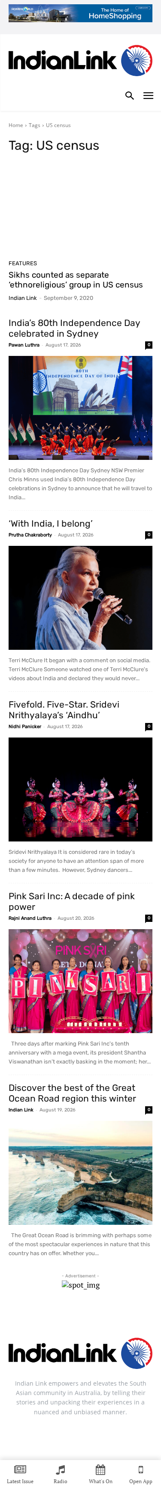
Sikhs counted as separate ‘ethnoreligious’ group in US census (76, 280)
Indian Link (23, 298)
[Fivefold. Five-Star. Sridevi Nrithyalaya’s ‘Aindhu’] (80, 789)
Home (16, 125)
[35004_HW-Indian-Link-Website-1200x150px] (80, 13)
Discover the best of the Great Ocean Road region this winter (72, 1093)
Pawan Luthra (24, 345)
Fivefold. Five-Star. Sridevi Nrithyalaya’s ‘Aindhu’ (64, 709)
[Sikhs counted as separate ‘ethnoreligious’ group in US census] (80, 209)
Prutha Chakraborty (30, 535)
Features (23, 263)
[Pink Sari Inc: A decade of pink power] (80, 981)
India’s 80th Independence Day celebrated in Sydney (74, 328)
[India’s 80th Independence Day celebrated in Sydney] (80, 408)
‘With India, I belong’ (51, 523)
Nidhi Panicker (25, 726)
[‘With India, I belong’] (80, 598)
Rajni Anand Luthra (30, 918)
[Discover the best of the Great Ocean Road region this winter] (80, 1173)
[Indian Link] (80, 62)
